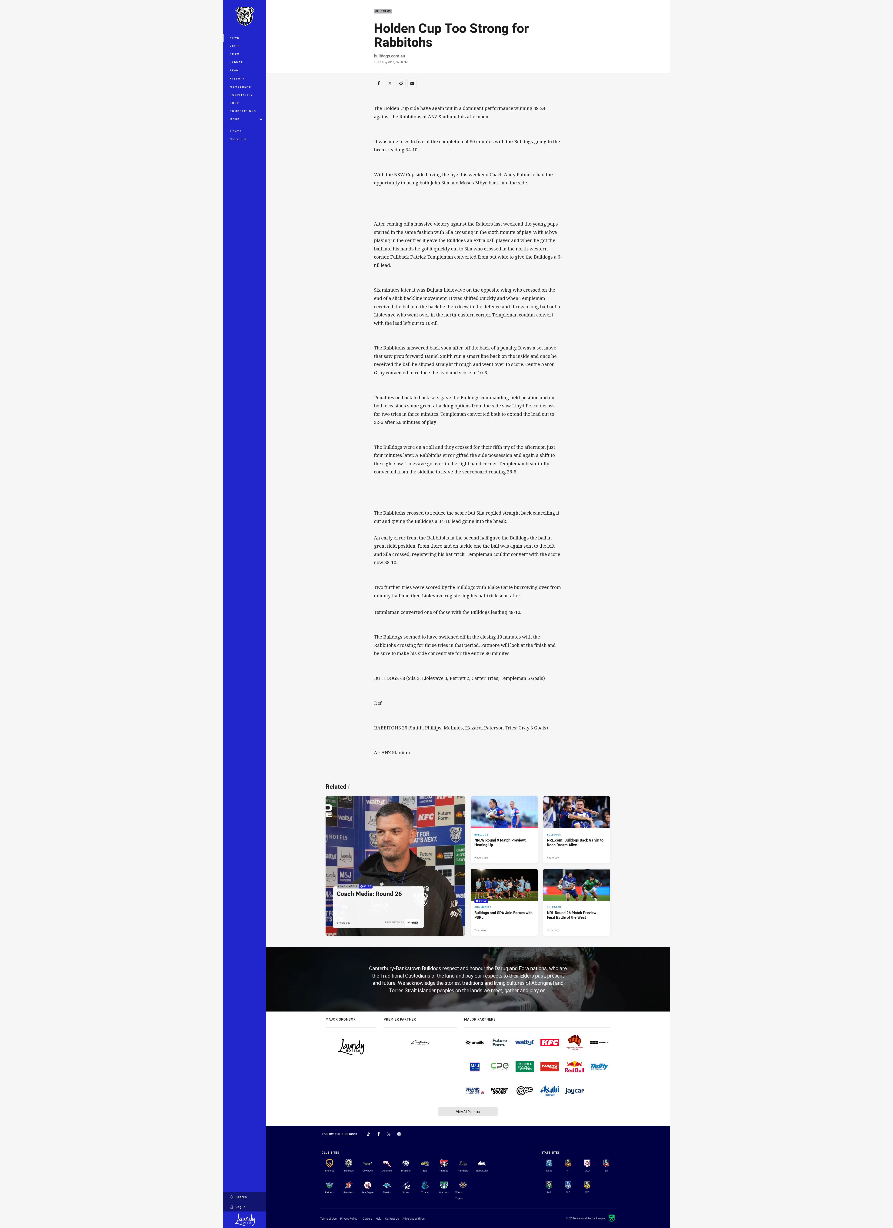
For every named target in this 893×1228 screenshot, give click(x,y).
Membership (241, 86)
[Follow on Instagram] (399, 1134)
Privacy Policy (348, 1218)
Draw (235, 54)
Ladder (236, 62)
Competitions (243, 111)
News (235, 38)
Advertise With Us (414, 1218)
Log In (241, 1207)
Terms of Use (328, 1218)
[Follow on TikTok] (368, 1134)
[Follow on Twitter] (389, 1134)
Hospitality (241, 95)
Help (378, 1218)
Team (234, 70)
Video (235, 46)
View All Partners (468, 1111)
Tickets (235, 131)
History (237, 78)
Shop (234, 103)
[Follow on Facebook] (378, 1134)
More (235, 119)
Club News (383, 11)
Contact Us (238, 139)
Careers (367, 1218)
